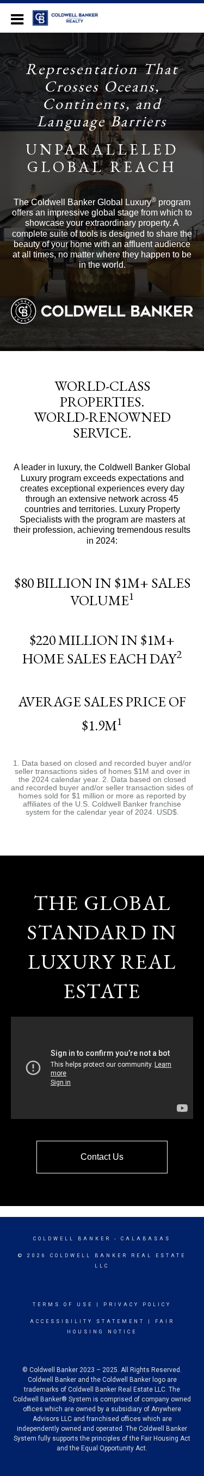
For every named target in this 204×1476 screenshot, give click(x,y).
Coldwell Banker (72, 1238)
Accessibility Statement (87, 1321)
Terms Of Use (63, 1304)
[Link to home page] (71, 18)
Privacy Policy (137, 1304)
